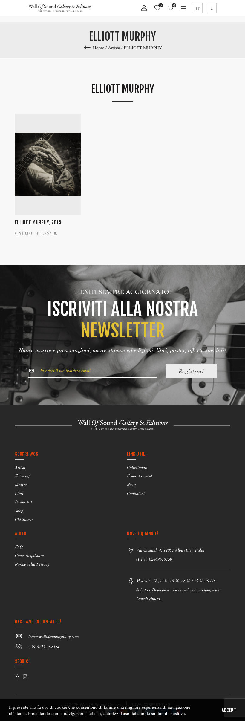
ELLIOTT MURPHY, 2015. (38, 222)
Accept (229, 710)
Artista (114, 47)
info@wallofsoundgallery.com (53, 636)
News (131, 484)
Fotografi (22, 476)
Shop (19, 510)
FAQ (19, 546)
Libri (19, 493)
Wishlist (161, 5)
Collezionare (137, 467)
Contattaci (136, 493)
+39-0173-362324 (43, 647)
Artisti (20, 467)
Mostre (21, 484)
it (197, 8)
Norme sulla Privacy (32, 564)
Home (98, 47)
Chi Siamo (24, 519)
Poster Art (23, 502)
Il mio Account (139, 476)
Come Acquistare (29, 555)
